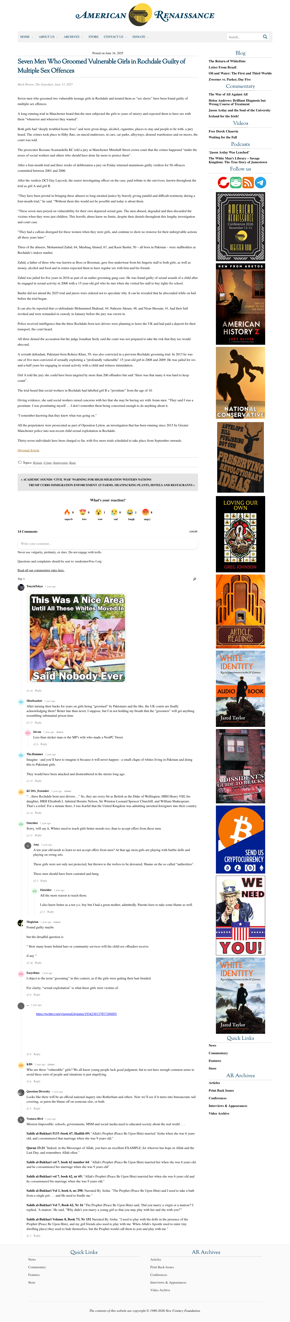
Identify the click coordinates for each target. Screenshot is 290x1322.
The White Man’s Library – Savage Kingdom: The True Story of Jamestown (238, 160)
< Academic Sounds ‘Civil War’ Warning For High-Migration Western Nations (86, 479)
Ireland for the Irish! (224, 116)
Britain (37, 463)
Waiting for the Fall (223, 137)
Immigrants (60, 463)
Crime (48, 463)
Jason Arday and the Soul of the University (240, 110)
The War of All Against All (228, 94)
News (212, 1045)
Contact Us (113, 37)
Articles (214, 1082)
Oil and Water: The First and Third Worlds (240, 73)
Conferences (218, 1098)
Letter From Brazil (222, 67)
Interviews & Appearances (228, 1105)
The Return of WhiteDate (227, 61)
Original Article (28, 450)
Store (94, 37)
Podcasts (240, 144)
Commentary (240, 86)
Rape (72, 463)
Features (215, 1060)
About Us (47, 37)
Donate (138, 37)
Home (25, 37)
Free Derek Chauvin (223, 131)
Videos (240, 123)
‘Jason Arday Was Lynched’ (229, 152)
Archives (71, 37)
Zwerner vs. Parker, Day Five (230, 79)
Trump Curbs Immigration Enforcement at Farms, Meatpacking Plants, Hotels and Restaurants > (112, 485)
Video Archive (219, 1113)
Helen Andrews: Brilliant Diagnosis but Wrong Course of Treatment (237, 102)
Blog (240, 53)
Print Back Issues (221, 1090)
